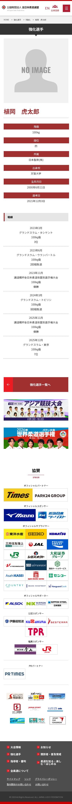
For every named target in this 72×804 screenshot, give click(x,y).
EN (47, 8)
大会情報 (16, 747)
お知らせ (46, 747)
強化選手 (16, 754)
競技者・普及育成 (51, 754)
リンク (27, 778)
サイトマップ (13, 778)
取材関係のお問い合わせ (19, 784)
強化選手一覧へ (40, 384)
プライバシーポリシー (46, 778)
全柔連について (20, 770)
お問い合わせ (42, 784)
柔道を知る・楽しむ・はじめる (51, 762)
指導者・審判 (18, 761)
